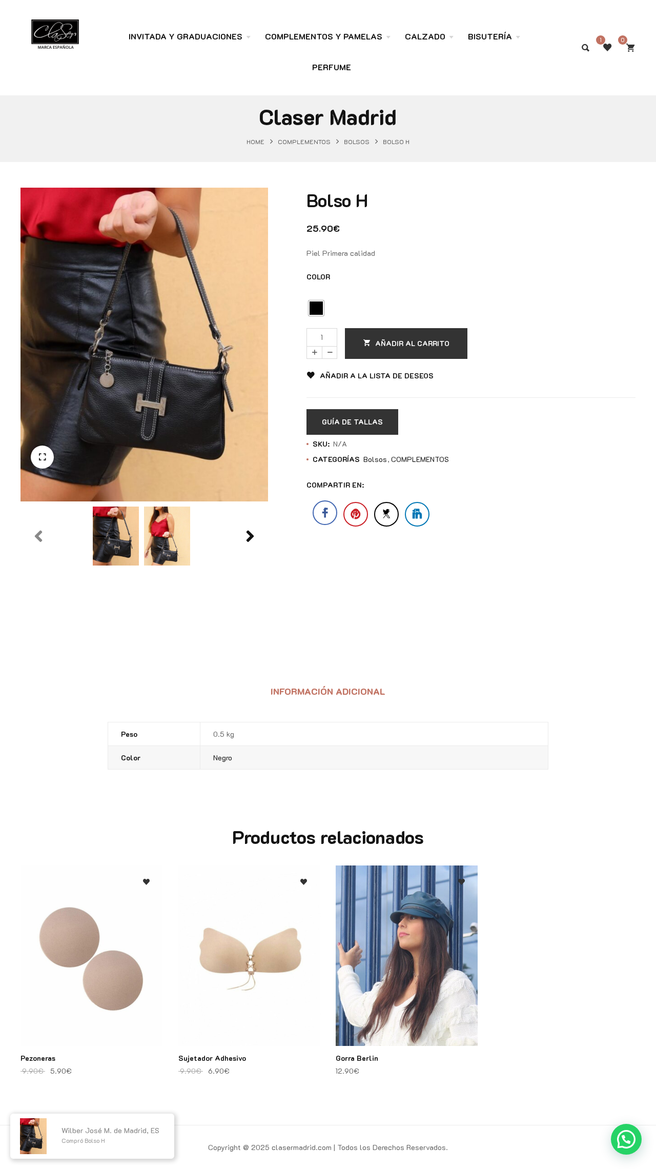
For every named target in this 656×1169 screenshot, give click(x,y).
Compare (146, 910)
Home (255, 141)
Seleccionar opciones (146, 951)
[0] (630, 48)
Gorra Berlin (357, 1058)
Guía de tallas (352, 422)
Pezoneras (37, 1058)
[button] (42, 457)
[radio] (316, 308)
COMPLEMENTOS (304, 141)
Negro (222, 757)
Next (250, 559)
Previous (38, 559)
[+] (314, 352)
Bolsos (357, 141)
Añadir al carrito (412, 343)
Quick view (146, 931)
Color (318, 276)
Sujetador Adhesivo (212, 1058)
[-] (329, 352)
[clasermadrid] (55, 28)
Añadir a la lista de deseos (377, 375)
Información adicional (328, 691)
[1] (607, 48)
